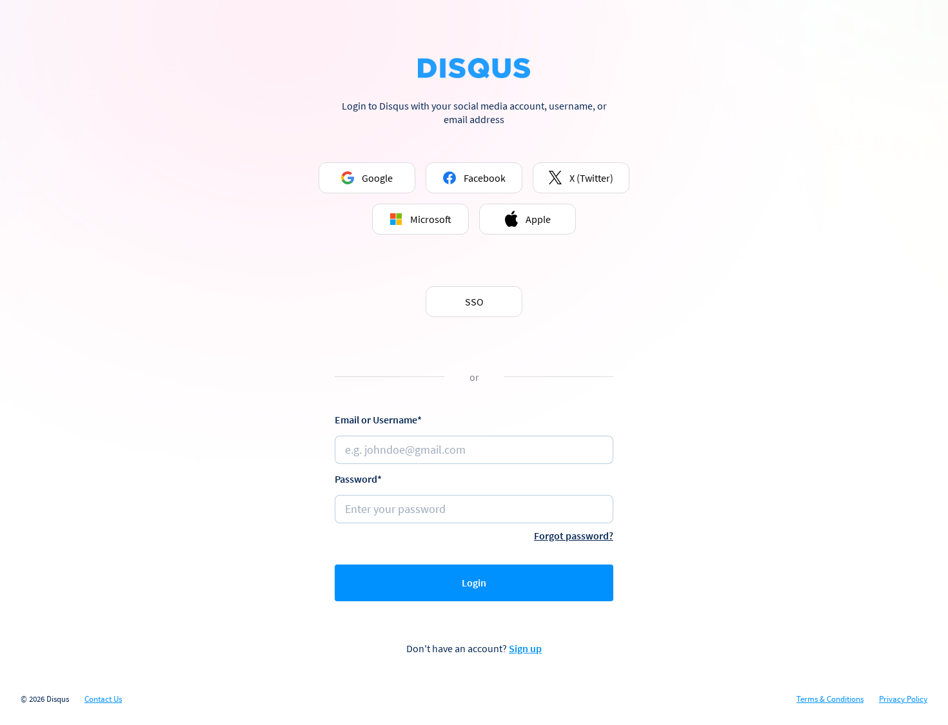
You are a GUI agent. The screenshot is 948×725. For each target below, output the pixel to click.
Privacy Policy (903, 699)
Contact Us (103, 699)
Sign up (525, 648)
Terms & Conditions (830, 699)
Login (474, 582)
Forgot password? (573, 535)
